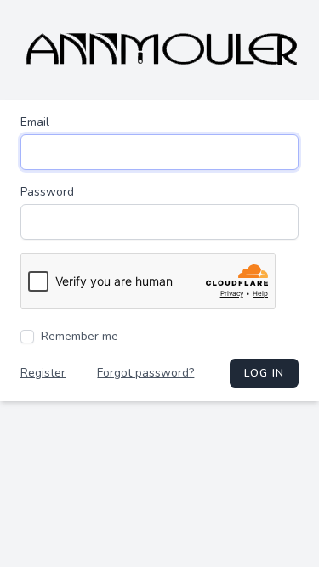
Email (34, 122)
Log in (264, 373)
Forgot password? (145, 373)
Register (43, 373)
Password (47, 192)
